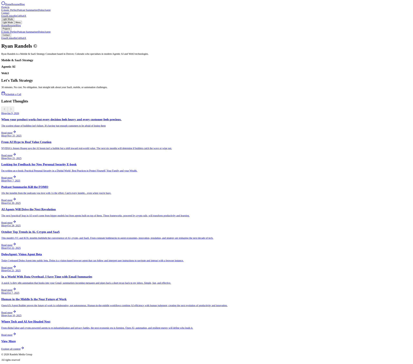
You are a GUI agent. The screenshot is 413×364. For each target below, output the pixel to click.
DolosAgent (44, 10)
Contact (5, 13)
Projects (5, 7)
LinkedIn (12, 15)
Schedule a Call (13, 94)
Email (4, 15)
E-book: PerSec (9, 10)
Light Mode (8, 19)
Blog (22, 4)
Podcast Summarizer (27, 10)
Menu (18, 22)
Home (8, 4)
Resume (15, 4)
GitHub (20, 15)
